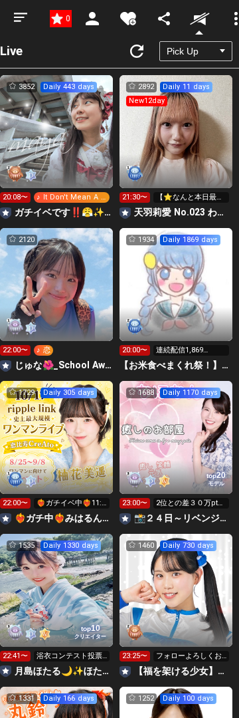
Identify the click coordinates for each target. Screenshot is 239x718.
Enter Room (56, 143)
